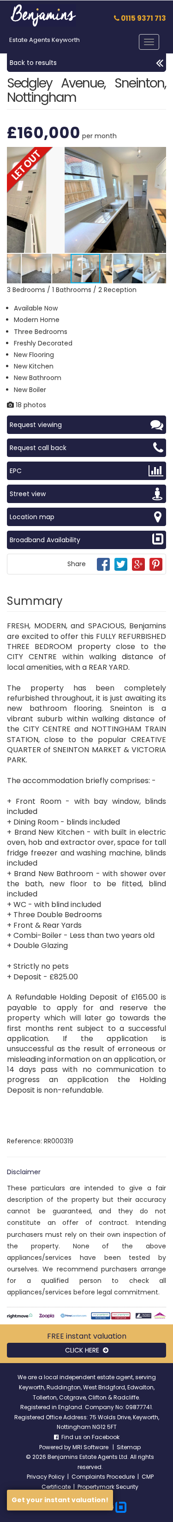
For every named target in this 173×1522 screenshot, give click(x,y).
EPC (16, 470)
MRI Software (91, 1447)
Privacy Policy (46, 1477)
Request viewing (36, 424)
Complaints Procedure (103, 1477)
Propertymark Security (108, 1487)
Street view (28, 493)
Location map (32, 516)
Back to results (33, 62)
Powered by (55, 1447)
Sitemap (129, 1447)
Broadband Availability (45, 539)
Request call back (38, 447)
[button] (157, 155)
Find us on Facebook (89, 1437)
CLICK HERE (84, 1350)
